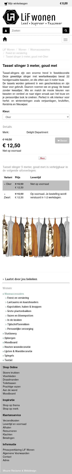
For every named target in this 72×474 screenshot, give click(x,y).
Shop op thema (11, 405)
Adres (6, 460)
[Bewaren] (6, 30)
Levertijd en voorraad (14, 424)
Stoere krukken (11, 372)
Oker (9, 184)
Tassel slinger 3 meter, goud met (30, 65)
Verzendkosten (11, 420)
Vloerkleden (9, 376)
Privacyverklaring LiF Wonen (18, 449)
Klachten (7, 434)
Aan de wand (10, 390)
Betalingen (9, 438)
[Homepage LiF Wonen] (32, 16)
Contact (7, 456)
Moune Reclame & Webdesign (19, 470)
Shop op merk (10, 408)
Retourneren (10, 431)
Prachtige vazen (12, 386)
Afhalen (7, 427)
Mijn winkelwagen (38, 3)
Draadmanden (11, 379)
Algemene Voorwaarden (16, 453)
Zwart (7, 197)
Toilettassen (9, 383)
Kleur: (6, 111)
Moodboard (9, 393)
